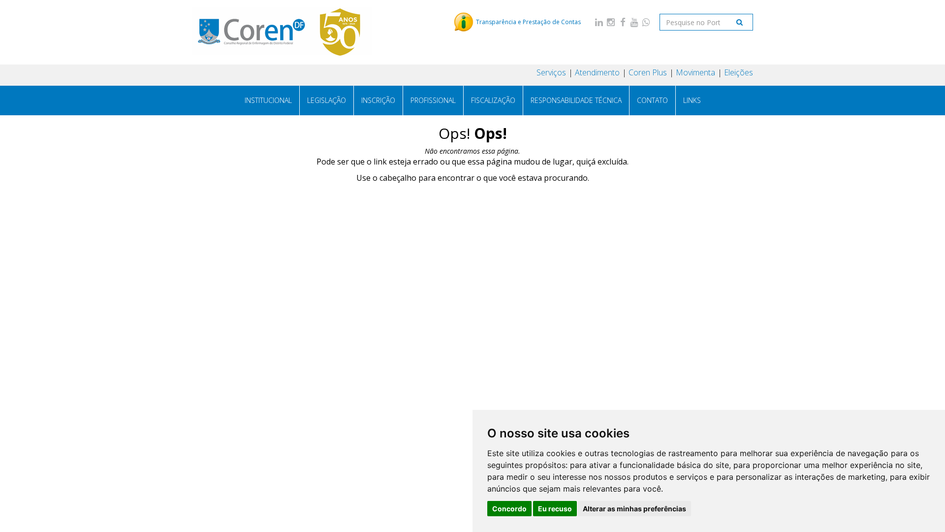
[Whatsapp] (646, 22)
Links (692, 100)
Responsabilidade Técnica (576, 100)
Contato (652, 100)
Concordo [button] (509, 508)
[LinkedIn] (599, 22)
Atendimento (597, 72)
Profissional (433, 100)
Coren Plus (648, 72)
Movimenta (695, 72)
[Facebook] (623, 22)
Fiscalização (493, 100)
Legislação (326, 100)
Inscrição (378, 100)
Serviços (551, 72)
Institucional (268, 100)
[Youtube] (634, 22)
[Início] (282, 32)
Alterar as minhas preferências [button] (634, 508)
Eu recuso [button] (555, 508)
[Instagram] (611, 22)
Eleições (738, 72)
